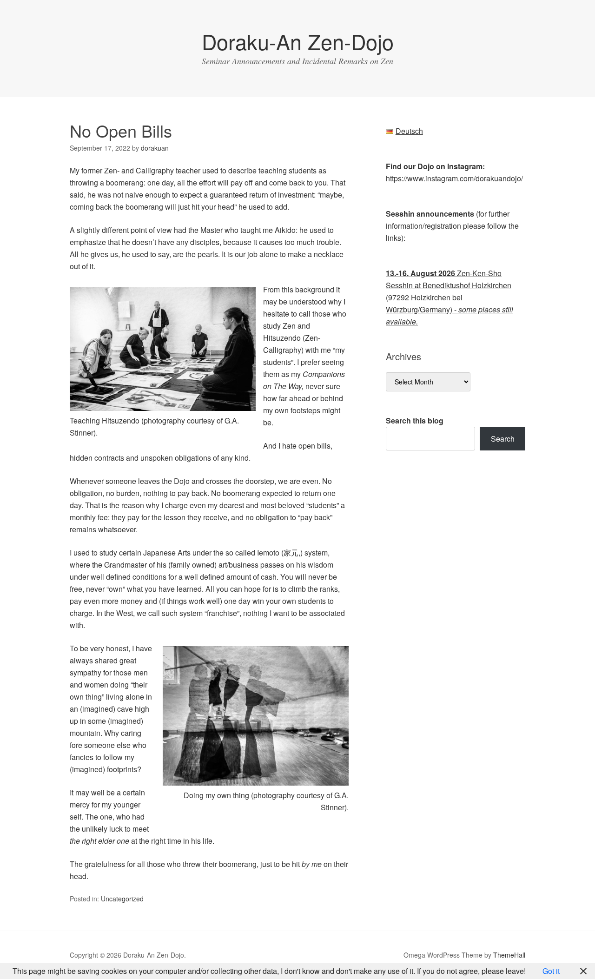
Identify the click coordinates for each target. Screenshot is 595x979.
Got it (551, 971)
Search (503, 438)
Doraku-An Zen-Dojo (298, 41)
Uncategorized (122, 898)
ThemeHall (509, 954)
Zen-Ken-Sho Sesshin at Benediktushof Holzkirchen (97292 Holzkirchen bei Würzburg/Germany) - (449, 297)
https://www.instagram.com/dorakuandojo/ (454, 178)
